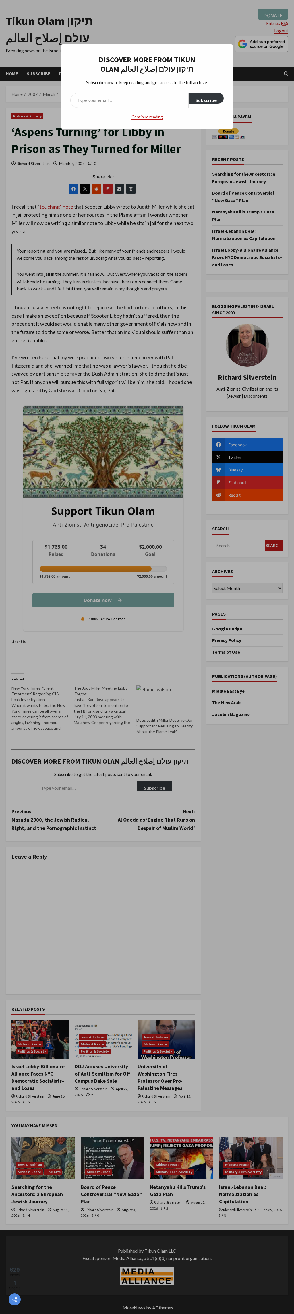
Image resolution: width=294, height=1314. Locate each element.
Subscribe (206, 100)
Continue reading (147, 116)
